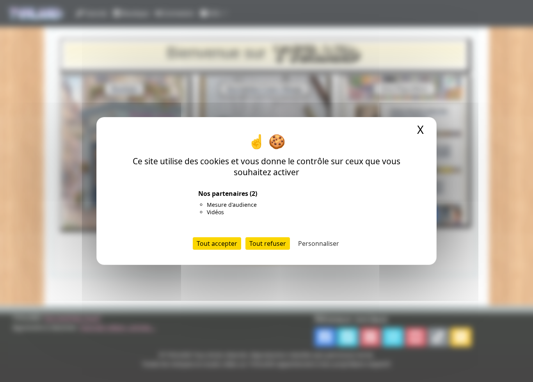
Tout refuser (267, 243)
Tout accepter (217, 243)
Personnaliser (318, 243)
